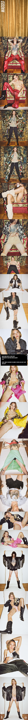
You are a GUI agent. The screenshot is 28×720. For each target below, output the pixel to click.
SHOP (2, 713)
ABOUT (2, 717)
